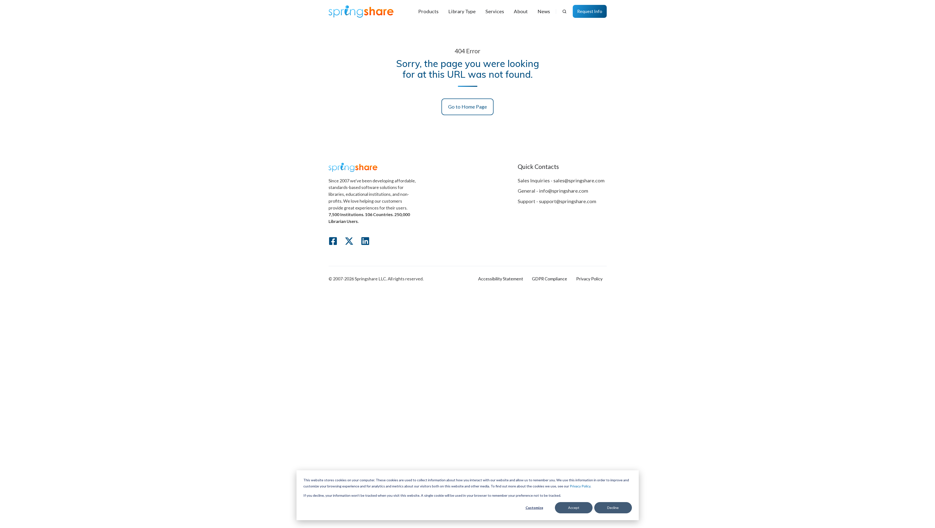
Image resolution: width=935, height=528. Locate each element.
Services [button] (494, 11)
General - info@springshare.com (553, 191)
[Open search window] (564, 11)
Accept (573, 508)
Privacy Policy (580, 486)
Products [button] (428, 11)
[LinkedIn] (365, 241)
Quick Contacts (538, 166)
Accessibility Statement (500, 278)
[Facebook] (333, 241)
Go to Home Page (467, 107)
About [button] (521, 11)
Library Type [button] (462, 11)
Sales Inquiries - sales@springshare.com (561, 180)
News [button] (544, 11)
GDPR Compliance (549, 278)
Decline (613, 508)
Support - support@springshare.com (557, 201)
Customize (534, 508)
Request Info (589, 11)
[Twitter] (349, 241)
